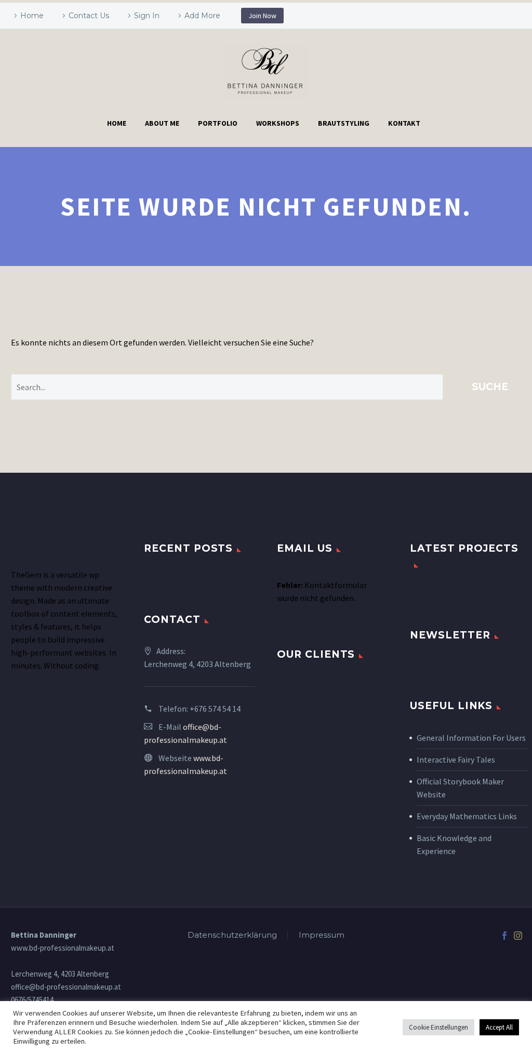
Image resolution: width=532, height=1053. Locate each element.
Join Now (262, 15)
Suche (490, 387)
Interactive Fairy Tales (456, 759)
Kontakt (404, 123)
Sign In (146, 15)
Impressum (321, 935)
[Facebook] (504, 935)
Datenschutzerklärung (232, 935)
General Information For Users (471, 737)
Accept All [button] (499, 1027)
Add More (202, 15)
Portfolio (217, 123)
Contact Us (89, 15)
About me (162, 123)
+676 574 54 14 (215, 708)
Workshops (277, 123)
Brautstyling (343, 123)
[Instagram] (518, 935)
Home (32, 15)
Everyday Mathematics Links (467, 816)
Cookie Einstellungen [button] (438, 1027)
